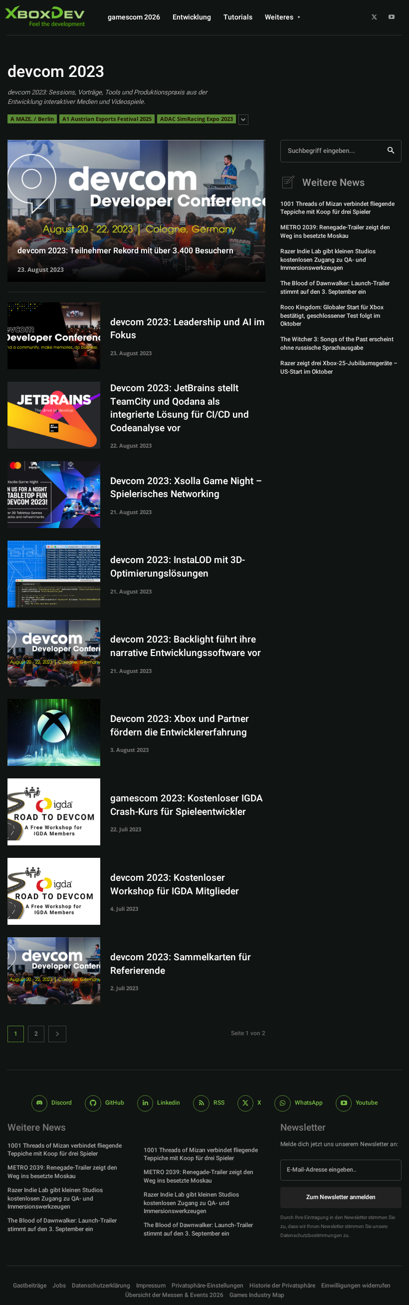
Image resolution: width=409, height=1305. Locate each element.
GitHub (114, 1102)
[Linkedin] (145, 1103)
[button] (207, 1286)
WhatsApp (309, 1102)
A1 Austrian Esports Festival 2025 (107, 118)
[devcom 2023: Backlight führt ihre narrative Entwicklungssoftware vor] (53, 653)
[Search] (391, 151)
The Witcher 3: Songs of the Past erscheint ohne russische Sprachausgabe (337, 343)
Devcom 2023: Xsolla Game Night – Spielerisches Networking (186, 488)
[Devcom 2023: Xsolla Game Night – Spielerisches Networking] (53, 494)
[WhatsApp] (282, 1103)
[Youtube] (391, 17)
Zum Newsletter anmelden (341, 1197)
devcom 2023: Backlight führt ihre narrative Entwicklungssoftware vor (185, 646)
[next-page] (57, 1034)
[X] (374, 17)
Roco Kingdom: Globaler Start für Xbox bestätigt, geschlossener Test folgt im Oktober (332, 316)
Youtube (367, 1102)
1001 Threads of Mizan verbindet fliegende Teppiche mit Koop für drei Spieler (337, 208)
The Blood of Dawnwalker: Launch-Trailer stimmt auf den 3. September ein (335, 287)
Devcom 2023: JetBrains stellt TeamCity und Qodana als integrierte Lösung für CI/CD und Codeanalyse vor (179, 408)
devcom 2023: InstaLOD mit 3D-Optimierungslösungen (177, 567)
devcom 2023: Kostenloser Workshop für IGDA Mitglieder (174, 884)
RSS (218, 1102)
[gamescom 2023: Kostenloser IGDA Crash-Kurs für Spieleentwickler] (53, 811)
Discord (61, 1102)
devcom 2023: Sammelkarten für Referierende (180, 964)
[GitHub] (93, 1103)
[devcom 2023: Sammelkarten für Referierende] (53, 970)
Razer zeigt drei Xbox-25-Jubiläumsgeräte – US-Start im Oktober (339, 367)
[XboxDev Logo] (45, 15)
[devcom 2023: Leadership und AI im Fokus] (53, 335)
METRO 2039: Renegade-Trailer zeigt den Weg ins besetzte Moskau (335, 231)
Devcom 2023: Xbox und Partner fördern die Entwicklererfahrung (179, 725)
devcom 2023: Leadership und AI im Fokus (187, 329)
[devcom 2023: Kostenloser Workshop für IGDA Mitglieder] (53, 891)
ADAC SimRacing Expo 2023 (196, 118)
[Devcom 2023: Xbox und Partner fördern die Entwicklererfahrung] (53, 732)
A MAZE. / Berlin (32, 118)
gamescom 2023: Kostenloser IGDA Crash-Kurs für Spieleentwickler (186, 805)
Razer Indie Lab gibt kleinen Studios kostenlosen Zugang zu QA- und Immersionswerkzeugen (328, 260)
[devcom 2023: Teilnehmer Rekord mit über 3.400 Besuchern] (136, 211)
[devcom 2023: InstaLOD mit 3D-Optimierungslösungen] (53, 574)
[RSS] (201, 1103)
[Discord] (39, 1103)
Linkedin (168, 1102)
